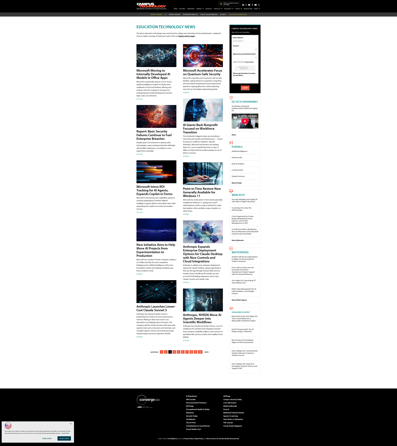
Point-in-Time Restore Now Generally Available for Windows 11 (202, 192)
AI (165, 14)
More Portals (237, 183)
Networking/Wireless (190, 14)
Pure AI (226, 409)
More (256, 9)
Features (182, 9)
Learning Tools (237, 170)
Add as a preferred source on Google (231, 3)
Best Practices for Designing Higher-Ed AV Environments (242, 341)
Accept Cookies (64, 438)
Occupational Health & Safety (198, 409)
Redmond (190, 412)
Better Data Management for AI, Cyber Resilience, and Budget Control (244, 291)
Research (209, 9)
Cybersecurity (237, 157)
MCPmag (189, 406)
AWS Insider (191, 399)
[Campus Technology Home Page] (151, 6)
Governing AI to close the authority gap (241, 209)
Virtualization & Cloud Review (198, 426)
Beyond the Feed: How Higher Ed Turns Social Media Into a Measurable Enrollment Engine (244, 318)
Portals (237, 146)
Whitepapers (240, 252)
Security (223, 14)
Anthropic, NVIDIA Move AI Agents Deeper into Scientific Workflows (202, 318)
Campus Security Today (232, 399)
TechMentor (191, 419)
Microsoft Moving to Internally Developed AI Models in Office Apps (153, 74)
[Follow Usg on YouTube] (256, 5)
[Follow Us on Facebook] (252, 5)
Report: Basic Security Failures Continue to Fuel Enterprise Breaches (154, 134)
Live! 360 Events (229, 403)
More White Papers (239, 300)
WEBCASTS (238, 195)
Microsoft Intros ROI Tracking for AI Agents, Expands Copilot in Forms (154, 190)
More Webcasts (238, 240)
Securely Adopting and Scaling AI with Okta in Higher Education (244, 200)
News (175, 9)
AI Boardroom (191, 396)
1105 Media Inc (172, 439)
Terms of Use (211, 439)
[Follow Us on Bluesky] (249, 5)
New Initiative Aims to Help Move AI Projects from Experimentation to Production (155, 250)
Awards (199, 9)
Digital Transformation (209, 14)
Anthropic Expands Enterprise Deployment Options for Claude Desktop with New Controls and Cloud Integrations (203, 253)
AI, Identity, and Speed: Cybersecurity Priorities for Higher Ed (245, 108)
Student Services (238, 176)
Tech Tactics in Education (233, 419)
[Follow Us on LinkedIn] (243, 5)
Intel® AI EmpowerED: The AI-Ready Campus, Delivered (243, 330)
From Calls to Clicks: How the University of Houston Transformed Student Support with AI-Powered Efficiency (243, 270)
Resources (227, 9)
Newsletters (248, 9)
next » (206, 352)
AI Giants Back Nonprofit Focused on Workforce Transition (200, 128)
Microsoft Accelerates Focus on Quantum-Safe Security (202, 72)
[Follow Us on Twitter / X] (246, 5)
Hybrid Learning (174, 14)
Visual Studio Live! (193, 429)
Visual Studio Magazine (232, 426)
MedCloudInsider (230, 406)
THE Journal (228, 422)
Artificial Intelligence (239, 151)
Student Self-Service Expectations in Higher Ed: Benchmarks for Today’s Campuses (245, 259)
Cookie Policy (198, 439)
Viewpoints (191, 9)
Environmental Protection (196, 403)
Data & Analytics (238, 164)
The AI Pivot (191, 422)
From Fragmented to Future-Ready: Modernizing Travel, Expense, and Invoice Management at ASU (243, 219)
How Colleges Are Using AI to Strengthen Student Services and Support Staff (244, 366)
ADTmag (226, 396)
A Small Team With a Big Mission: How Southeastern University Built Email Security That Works (245, 231)
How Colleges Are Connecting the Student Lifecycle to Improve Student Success (245, 353)
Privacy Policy (249, 62)
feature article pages (186, 36)
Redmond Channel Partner (233, 412)
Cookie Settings (46, 438)
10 (200, 352)
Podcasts (217, 9)
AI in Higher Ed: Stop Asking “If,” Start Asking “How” (244, 281)
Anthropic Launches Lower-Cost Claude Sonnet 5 (155, 308)
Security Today (192, 416)
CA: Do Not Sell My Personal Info (227, 439)
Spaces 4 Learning (230, 416)
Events (237, 9)
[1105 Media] (148, 418)
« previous (154, 352)
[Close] (70, 423)
